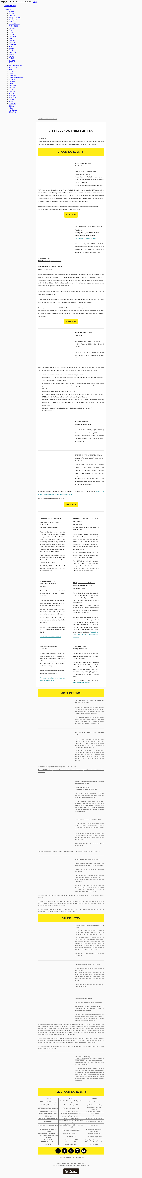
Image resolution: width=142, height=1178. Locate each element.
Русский (12, 81)
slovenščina (13, 97)
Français (12, 40)
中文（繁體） (14, 26)
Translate (7, 9)
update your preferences (65, 1165)
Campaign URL (5, 2)
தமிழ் (11, 101)
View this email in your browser (47, 119)
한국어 (11, 63)
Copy (34, 2)
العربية (11, 14)
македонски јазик (15, 65)
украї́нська (13, 110)
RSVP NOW (71, 215)
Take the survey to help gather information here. (89, 984)
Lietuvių (12, 91)
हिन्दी (10, 46)
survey (96, 1028)
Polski (11, 73)
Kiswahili (12, 85)
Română (12, 79)
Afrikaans (12, 16)
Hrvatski (12, 28)
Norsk (11, 71)
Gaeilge (11, 50)
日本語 (11, 58)
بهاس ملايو (13, 67)
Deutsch (12, 42)
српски (11, 99)
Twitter (10, 6)
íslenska (11, 54)
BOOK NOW (71, 504)
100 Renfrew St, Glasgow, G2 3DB (85, 238)
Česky (11, 30)
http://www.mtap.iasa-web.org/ (86, 1042)
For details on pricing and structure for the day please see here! (86, 634)
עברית (11, 89)
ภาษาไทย (12, 104)
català (11, 21)
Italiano (11, 56)
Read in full (71, 911)
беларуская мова (15, 17)
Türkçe (11, 106)
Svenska (12, 87)
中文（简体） (14, 24)
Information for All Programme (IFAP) (73, 1024)
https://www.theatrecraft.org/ (81, 682)
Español (12, 83)
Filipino (11, 108)
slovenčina (12, 95)
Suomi (11, 38)
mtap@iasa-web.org (49, 1048)
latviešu (11, 93)
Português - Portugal (16, 77)
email (51, 903)
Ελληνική (12, 44)
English (11, 11)
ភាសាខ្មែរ (12, 61)
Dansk (11, 32)
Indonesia (12, 52)
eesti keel (12, 34)
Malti (11, 69)
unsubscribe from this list (81, 1165)
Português (12, 75)
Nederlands (13, 36)
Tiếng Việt (12, 112)
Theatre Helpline (80, 1059)
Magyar (11, 48)
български (13, 19)
